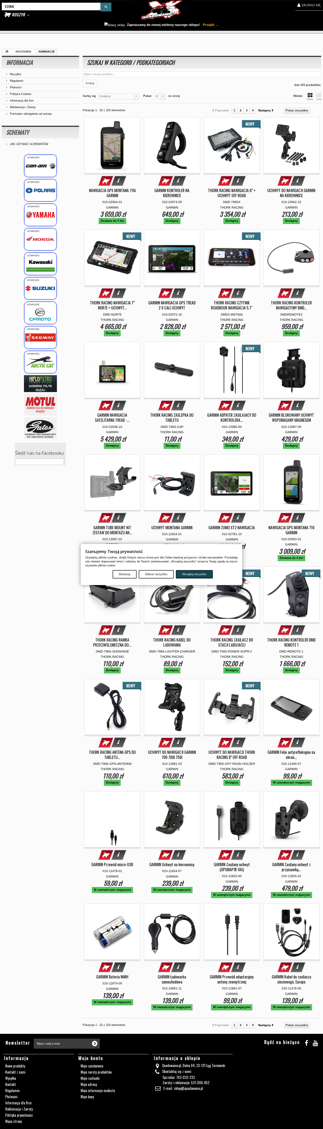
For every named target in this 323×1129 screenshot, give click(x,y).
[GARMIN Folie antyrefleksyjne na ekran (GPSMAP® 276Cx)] (291, 707)
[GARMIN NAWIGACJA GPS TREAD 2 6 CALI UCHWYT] (172, 258)
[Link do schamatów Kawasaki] (40, 263)
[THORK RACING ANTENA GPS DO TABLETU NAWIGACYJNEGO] (112, 707)
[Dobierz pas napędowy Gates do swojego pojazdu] (40, 428)
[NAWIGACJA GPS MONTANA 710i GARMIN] (112, 145)
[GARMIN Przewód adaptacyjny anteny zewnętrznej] (232, 932)
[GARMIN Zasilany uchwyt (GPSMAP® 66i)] (232, 819)
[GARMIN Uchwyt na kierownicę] (172, 819)
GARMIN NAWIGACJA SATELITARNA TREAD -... (112, 418)
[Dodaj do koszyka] (106, 181)
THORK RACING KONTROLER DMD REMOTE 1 (291, 642)
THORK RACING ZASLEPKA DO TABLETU (172, 418)
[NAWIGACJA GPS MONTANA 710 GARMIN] (291, 482)
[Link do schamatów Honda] (40, 239)
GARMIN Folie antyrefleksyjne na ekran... (291, 755)
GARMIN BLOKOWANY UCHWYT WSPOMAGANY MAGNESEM (291, 418)
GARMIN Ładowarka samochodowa (172, 979)
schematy (17, 132)
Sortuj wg (89, 96)
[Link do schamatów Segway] (40, 337)
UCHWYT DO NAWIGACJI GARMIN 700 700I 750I (172, 755)
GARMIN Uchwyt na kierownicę (171, 864)
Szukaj (89, 83)
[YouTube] (315, 1042)
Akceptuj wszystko (194, 574)
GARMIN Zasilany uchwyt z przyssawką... (291, 867)
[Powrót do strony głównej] (7, 52)
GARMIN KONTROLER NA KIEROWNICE (171, 193)
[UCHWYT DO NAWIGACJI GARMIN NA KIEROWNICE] (291, 145)
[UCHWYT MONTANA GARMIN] (172, 482)
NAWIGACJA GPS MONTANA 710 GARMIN (291, 530)
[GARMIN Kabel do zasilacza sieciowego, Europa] (291, 932)
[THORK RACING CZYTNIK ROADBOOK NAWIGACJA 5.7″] (232, 258)
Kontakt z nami (15, 1072)
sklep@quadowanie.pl (188, 1088)
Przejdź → (210, 25)
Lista (318, 99)
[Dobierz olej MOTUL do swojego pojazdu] (40, 405)
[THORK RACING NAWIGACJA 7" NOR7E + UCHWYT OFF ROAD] (112, 258)
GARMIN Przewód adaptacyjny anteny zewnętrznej (232, 979)
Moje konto (90, 1058)
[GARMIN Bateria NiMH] (112, 932)
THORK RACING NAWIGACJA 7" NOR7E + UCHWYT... (112, 305)
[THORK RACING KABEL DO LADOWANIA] (172, 595)
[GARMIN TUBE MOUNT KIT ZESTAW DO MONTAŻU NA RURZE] (112, 482)
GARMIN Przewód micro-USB (112, 864)
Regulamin (16, 80)
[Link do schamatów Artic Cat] (40, 362)
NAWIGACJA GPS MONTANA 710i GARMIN (112, 193)
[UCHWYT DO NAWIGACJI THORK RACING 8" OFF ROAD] (232, 707)
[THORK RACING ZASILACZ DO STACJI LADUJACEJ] (232, 595)
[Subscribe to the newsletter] (94, 1043)
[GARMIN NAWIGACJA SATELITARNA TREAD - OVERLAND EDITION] (112, 370)
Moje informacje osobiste (98, 1090)
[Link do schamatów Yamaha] (40, 214)
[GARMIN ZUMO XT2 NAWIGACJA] (232, 482)
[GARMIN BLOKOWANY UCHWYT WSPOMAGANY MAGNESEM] (291, 370)
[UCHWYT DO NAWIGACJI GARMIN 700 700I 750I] (172, 707)
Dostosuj (124, 574)
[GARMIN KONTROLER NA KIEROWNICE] (172, 145)
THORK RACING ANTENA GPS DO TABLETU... (112, 755)
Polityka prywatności (19, 1115)
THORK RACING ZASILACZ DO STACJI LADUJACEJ (231, 642)
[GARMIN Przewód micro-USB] (112, 819)
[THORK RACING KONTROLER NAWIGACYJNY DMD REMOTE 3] (291, 258)
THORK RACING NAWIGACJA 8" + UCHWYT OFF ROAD (232, 193)
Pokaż (147, 96)
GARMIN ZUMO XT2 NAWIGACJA (232, 527)
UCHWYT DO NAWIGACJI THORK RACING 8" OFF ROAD (232, 755)
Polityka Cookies (20, 94)
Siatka (310, 99)
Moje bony (87, 1096)
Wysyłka (15, 74)
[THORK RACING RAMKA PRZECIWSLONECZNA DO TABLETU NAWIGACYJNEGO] (112, 595)
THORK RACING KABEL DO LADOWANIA (172, 642)
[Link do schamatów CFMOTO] (40, 312)
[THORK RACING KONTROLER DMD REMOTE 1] (291, 595)
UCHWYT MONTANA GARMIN (171, 527)
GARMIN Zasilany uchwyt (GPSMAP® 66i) (232, 867)
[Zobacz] (119, 181)
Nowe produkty (15, 1066)
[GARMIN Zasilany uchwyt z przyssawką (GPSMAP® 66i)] (291, 819)
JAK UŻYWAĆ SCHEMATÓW (28, 144)
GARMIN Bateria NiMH (112, 976)
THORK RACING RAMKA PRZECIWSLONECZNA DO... (112, 642)
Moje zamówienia (92, 1066)
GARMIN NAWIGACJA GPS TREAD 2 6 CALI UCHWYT (172, 305)
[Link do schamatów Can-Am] (40, 165)
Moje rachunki (90, 1078)
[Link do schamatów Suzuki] (40, 288)
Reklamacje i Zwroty (22, 107)
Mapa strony (13, 1121)
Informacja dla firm (21, 100)
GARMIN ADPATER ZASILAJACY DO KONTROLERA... (231, 418)
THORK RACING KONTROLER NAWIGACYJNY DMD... (291, 305)
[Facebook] (306, 1042)
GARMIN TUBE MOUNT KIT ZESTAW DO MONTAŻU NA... (112, 530)
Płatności (15, 87)
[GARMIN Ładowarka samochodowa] (172, 932)
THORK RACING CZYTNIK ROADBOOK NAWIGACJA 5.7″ (231, 305)
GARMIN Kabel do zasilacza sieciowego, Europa (291, 979)
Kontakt (10, 1084)
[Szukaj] (105, 7)
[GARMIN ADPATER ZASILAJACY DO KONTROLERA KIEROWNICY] (232, 370)
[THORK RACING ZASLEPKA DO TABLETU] (172, 370)
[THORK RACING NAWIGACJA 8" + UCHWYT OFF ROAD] (232, 145)
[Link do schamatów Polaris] (40, 190)
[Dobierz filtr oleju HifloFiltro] (40, 383)
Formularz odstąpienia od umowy (30, 113)
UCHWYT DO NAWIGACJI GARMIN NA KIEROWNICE (291, 193)
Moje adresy (89, 1084)
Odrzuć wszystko (156, 574)
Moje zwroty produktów (96, 1072)
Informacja (19, 62)
